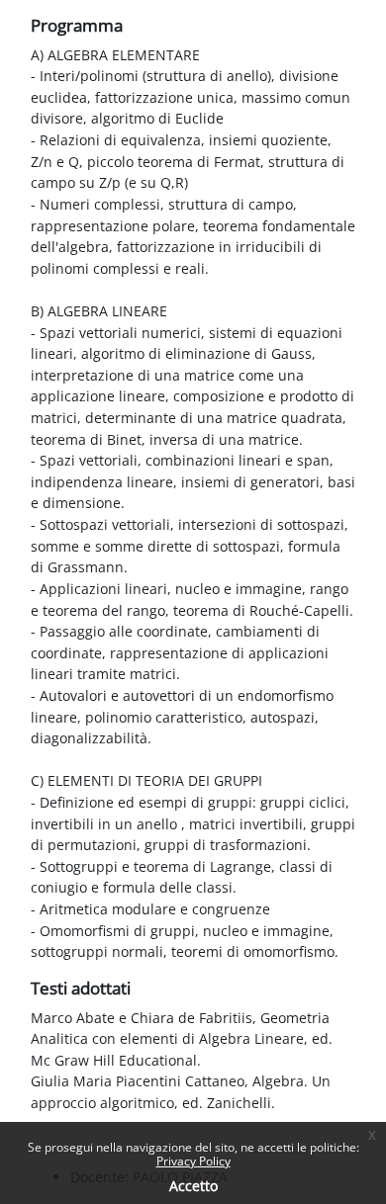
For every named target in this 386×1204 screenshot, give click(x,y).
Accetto (193, 1185)
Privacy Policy (193, 1161)
